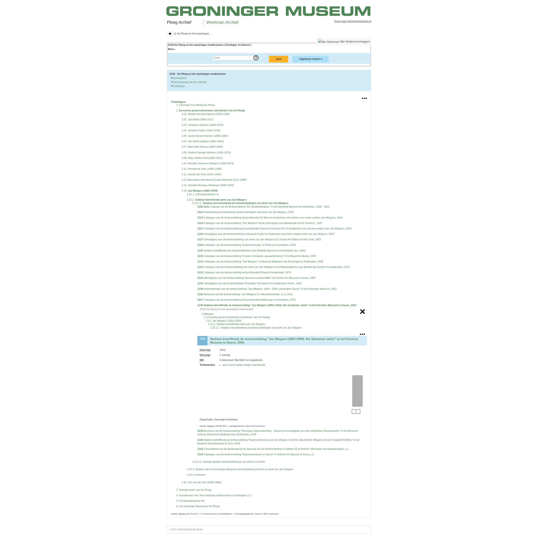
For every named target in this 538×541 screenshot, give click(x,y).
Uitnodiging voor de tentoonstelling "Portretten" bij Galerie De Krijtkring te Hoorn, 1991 (249, 283)
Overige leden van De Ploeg (193, 489)
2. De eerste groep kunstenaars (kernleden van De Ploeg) (237, 317)
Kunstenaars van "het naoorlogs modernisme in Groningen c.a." (214, 495)
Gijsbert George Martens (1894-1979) (206, 152)
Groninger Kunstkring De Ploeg (195, 105)
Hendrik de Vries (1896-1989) (202, 168)
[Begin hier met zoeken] (170, 33)
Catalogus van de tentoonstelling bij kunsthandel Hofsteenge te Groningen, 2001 (246, 299)
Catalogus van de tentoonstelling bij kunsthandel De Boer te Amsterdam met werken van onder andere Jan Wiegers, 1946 (270, 217)
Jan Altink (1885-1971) (198, 119)
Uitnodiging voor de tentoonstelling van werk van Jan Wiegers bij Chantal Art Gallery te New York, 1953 (259, 239)
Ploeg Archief (179, 22)
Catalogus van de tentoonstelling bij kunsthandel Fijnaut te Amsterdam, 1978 (244, 272)
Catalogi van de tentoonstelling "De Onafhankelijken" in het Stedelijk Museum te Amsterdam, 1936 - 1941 (263, 206)
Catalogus (179, 86)
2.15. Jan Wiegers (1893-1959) (223, 320)
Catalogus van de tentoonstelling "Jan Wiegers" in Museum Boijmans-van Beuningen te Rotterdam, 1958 (260, 261)
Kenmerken (179, 78)
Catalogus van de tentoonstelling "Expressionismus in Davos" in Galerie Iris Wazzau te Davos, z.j (255, 454)
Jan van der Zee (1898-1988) (201, 482)
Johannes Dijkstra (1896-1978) (202, 125)
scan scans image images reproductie (243, 364)
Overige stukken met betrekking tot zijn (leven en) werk (228, 461)
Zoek (175, 57)
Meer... (172, 49)
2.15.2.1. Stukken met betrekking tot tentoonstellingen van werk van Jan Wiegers (256, 327)
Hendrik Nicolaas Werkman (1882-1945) (208, 185)
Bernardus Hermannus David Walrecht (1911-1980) (214, 179)
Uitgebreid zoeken (309, 59)
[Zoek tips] (255, 57)
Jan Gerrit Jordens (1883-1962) (203, 141)
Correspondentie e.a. (203, 194)
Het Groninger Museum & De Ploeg (197, 506)
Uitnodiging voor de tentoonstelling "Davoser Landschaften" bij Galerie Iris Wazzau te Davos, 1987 (256, 277)
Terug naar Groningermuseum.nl (352, 21)
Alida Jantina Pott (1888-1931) (202, 158)
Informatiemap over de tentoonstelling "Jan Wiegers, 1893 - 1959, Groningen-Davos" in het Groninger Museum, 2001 (267, 288)
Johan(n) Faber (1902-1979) (201, 130)
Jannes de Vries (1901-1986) (201, 174)
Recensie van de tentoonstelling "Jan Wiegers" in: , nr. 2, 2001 (245, 294)
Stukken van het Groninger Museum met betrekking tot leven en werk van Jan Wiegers (240, 469)
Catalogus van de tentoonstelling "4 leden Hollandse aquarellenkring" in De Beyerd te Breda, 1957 (256, 256)
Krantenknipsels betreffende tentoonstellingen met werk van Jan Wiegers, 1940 (245, 212)
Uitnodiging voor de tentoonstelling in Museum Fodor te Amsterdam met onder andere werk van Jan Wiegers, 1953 (265, 234)
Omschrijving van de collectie (190, 82)
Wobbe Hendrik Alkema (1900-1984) (206, 114)
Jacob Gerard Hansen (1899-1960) (205, 135)
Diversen (196, 474)
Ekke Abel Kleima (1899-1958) (202, 146)
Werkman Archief (222, 22)
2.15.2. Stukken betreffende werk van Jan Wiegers (236, 324)
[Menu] (364, 97)
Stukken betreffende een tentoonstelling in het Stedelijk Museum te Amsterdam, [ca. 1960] (251, 250)
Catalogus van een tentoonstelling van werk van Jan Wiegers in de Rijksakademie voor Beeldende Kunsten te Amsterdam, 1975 (273, 267)
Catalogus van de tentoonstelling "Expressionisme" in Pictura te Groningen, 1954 (246, 245)
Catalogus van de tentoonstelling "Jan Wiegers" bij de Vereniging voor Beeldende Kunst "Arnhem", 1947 (259, 223)
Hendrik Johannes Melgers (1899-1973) (208, 163)
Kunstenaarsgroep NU (190, 500)
